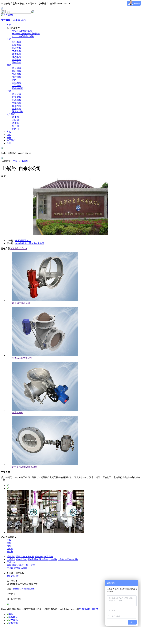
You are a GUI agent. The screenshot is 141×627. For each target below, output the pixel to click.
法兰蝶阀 (43, 559)
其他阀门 (11, 114)
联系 (9, 143)
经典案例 (23, 161)
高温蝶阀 (16, 59)
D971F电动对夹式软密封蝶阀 (26, 33)
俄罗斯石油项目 (23, 240)
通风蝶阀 (16, 57)
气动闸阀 (16, 74)
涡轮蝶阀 (16, 45)
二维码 (14, 620)
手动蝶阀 (16, 42)
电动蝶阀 (16, 48)
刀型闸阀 (16, 85)
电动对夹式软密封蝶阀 (23, 36)
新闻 (9, 134)
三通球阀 (16, 108)
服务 (9, 137)
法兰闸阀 (16, 68)
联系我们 (48, 556)
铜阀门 (15, 129)
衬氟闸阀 (16, 82)
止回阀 (15, 120)
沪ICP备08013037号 (88, 609)
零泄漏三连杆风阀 (21, 303)
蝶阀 (9, 39)
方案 (9, 132)
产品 (9, 25)
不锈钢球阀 (72, 559)
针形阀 (15, 126)
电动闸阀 (16, 71)
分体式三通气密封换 (22, 358)
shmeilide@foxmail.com (23, 589)
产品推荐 (11, 559)
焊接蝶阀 (16, 54)
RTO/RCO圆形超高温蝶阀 (24, 467)
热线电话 (13, 617)
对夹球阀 (16, 97)
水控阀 (24, 568)
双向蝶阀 (16, 62)
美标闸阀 (16, 77)
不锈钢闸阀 (17, 88)
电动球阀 (16, 100)
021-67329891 (13, 576)
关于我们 (11, 140)
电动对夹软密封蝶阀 (22, 31)
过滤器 (15, 123)
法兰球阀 (16, 94)
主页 (15, 161)
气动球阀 (16, 103)
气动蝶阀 (16, 51)
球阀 (9, 91)
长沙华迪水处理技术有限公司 (29, 243)
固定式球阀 (17, 111)
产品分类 (11, 562)
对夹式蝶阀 (21, 559)
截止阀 (15, 117)
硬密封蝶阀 (33, 559)
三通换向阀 (17, 412)
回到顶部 (13, 623)
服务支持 (29, 556)
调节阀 (17, 568)
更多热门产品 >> (18, 248)
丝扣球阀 (16, 106)
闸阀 (9, 65)
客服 (11, 614)
